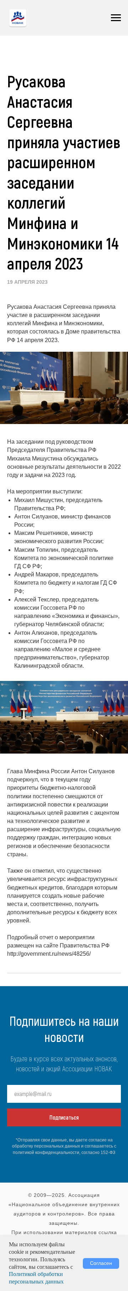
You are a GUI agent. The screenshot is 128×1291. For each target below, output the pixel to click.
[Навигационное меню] (116, 17)
